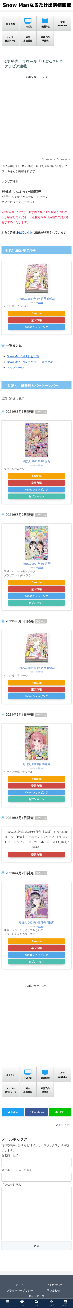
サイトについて (53, 1285)
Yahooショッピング (36, 327)
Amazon (37, 313)
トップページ (15, 367)
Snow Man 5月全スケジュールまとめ (30, 362)
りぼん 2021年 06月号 (36, 764)
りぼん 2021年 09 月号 (36, 461)
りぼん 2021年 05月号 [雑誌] (36, 922)
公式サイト (25, 232)
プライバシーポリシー (20, 1290)
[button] (65, 708)
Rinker (40, 302)
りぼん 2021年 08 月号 (36, 564)
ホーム (20, 1285)
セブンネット (36, 496)
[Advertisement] (36, 116)
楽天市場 (36, 320)
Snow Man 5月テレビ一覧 (23, 356)
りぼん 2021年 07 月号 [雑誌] (36, 298)
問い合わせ (53, 1290)
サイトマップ (36, 1296)
